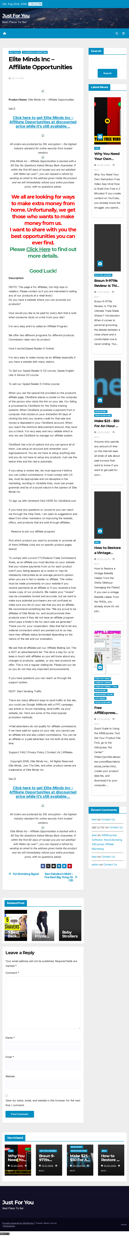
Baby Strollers (70, 934)
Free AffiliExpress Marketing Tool (107, 713)
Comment (12, 972)
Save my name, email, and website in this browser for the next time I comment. (43, 1103)
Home (124, 1224)
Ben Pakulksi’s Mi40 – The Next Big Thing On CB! (58, 877)
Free (97, 148)
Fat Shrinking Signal (26, 874)
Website (10, 1076)
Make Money (101, 411)
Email (10, 1057)
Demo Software (102, 679)
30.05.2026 (103, 432)
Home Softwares (103, 683)
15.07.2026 (103, 292)
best (94, 819)
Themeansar (8, 1226)
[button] (117, 33)
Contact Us (108, 819)
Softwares (100, 698)
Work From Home (103, 415)
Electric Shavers (103, 275)
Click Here (38, 249)
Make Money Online (104, 694)
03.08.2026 (103, 165)
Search (96, 51)
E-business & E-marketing (35, 52)
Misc (97, 542)
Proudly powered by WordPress (18, 1223)
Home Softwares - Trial (106, 687)
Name (10, 1037)
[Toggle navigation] (123, 33)
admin (95, 864)
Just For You (16, 16)
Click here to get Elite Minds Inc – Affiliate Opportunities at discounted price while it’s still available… (42, 121)
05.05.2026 (103, 559)
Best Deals (15, 52)
